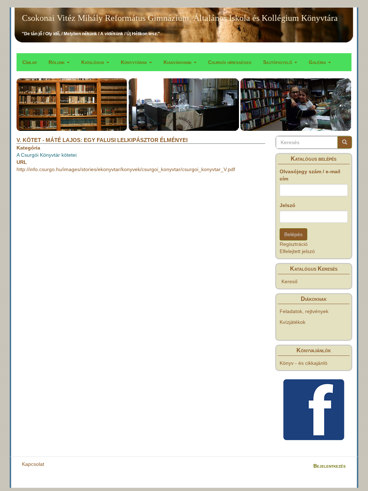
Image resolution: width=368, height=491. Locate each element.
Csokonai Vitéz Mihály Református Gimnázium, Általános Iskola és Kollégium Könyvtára (180, 18)
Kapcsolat (33, 464)
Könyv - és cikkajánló (303, 363)
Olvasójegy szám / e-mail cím (310, 175)
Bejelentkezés (329, 466)
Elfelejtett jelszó (297, 251)
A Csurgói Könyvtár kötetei (47, 155)
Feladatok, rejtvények (304, 311)
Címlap (29, 62)
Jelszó (287, 205)
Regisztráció (294, 244)
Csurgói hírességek (230, 62)
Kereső (289, 281)
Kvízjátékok (292, 322)
